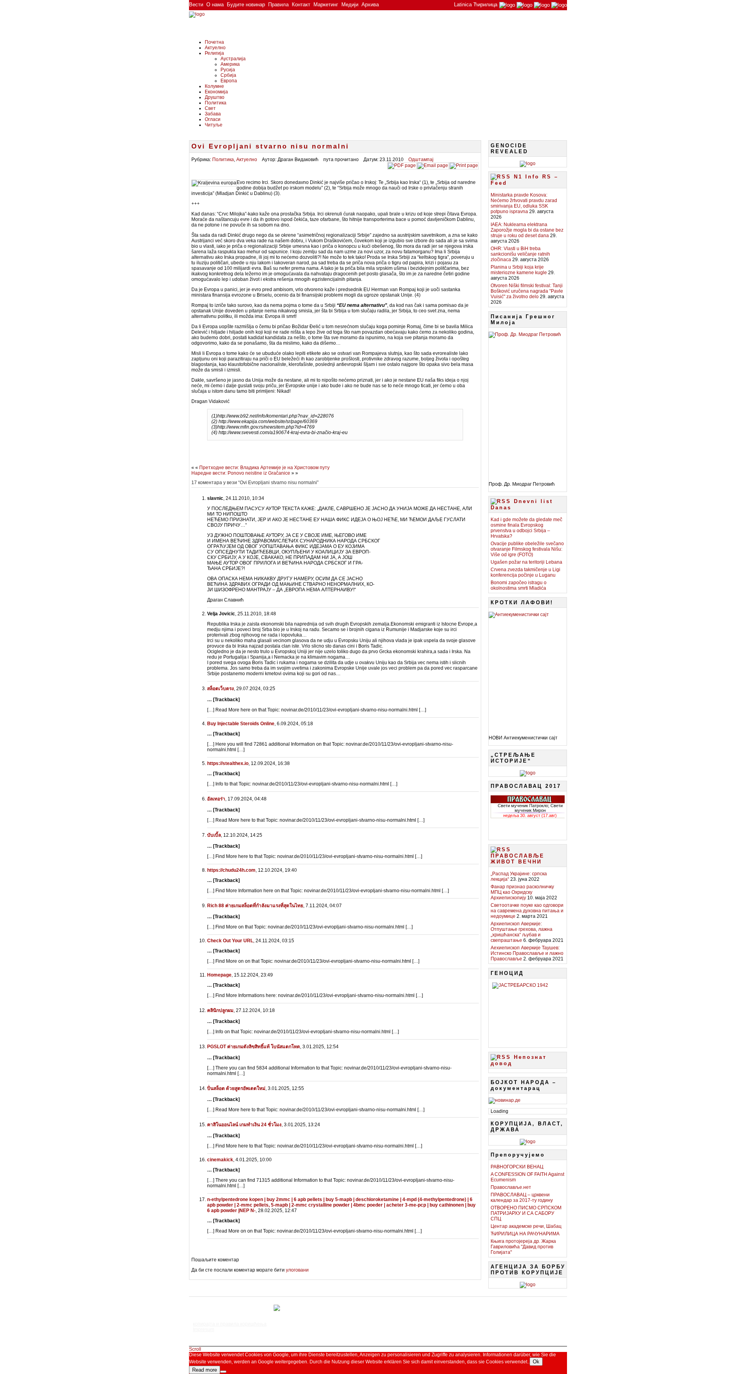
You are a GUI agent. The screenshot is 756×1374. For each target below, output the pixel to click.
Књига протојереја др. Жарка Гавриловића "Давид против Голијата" (523, 1246)
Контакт (301, 4)
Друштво (214, 97)
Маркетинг (325, 4)
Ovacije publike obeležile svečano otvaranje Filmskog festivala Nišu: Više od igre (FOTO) (527, 549)
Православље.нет (511, 1187)
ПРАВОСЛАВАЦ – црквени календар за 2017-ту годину (522, 1197)
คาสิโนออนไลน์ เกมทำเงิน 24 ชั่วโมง (244, 1124)
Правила (278, 4)
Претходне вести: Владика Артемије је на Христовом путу (264, 467)
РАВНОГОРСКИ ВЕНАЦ (517, 1167)
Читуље (213, 125)
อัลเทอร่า (216, 799)
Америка (230, 64)
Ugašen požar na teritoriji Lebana (526, 562)
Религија (214, 53)
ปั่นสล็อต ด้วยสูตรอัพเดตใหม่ (236, 1088)
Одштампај (421, 159)
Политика (215, 103)
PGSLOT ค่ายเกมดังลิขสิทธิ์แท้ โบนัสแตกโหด (253, 1046)
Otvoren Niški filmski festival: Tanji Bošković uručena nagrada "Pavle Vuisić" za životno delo (527, 291)
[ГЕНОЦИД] (528, 1012)
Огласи (212, 119)
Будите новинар (246, 4)
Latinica (463, 4)
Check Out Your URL (230, 940)
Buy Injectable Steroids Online (240, 723)
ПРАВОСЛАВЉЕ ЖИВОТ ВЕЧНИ (518, 859)
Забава (213, 114)
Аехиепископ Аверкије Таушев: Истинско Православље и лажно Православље (527, 953)
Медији (349, 4)
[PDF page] (402, 165)
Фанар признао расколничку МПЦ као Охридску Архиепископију (522, 892)
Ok (536, 1362)
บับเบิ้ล (214, 835)
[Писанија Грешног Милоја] (528, 403)
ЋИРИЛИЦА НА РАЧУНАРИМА (525, 1234)
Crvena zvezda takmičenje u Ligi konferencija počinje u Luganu (525, 572)
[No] (223, 1371)
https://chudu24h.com (231, 870)
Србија (228, 75)
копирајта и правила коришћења (230, 1324)
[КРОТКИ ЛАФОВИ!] (528, 670)
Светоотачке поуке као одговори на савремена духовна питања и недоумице (527, 910)
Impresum (203, 1329)
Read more (204, 1370)
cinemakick (220, 1159)
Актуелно (215, 47)
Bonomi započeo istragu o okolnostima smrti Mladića (519, 585)
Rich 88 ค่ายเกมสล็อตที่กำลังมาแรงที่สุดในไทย (255, 905)
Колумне (214, 86)
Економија (216, 92)
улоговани (297, 1270)
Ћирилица (485, 4)
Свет (210, 108)
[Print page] (464, 165)
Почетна (214, 42)
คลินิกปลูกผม (220, 1010)
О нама (215, 4)
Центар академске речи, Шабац (526, 1226)
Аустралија (233, 58)
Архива (370, 4)
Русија (227, 69)
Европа (228, 81)
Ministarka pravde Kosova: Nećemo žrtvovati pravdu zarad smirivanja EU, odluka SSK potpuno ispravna (524, 203)
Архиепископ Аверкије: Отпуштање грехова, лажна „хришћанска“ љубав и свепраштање (521, 932)
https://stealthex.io (227, 763)
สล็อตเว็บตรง (220, 688)
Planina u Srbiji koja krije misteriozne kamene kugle (519, 269)
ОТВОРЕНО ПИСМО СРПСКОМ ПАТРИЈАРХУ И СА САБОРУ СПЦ (526, 1213)
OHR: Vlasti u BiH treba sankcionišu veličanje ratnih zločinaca (520, 254)
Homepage (219, 975)
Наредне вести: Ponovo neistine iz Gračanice (240, 473)
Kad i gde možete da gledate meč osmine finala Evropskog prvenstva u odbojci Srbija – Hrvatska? (526, 528)
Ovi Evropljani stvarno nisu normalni (270, 146)
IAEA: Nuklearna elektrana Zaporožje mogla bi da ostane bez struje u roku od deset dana (527, 230)
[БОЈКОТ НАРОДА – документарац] (505, 1100)
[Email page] (433, 165)
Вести (196, 4)
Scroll (195, 1349)
